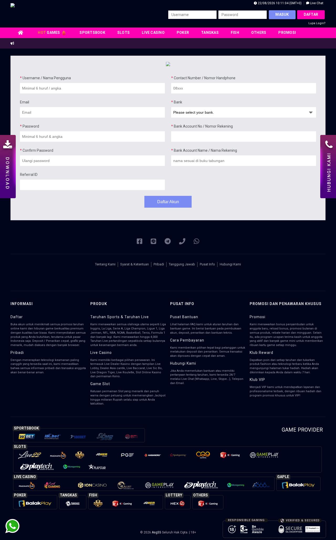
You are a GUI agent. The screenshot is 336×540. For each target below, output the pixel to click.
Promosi (287, 32)
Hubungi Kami (230, 264)
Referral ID (29, 174)
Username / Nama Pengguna (45, 78)
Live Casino (153, 32)
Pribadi (159, 264)
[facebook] (139, 241)
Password (29, 126)
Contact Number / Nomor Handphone (203, 78)
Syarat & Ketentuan (134, 264)
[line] (153, 241)
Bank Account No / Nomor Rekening (202, 126)
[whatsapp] (196, 241)
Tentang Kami (105, 264)
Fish (235, 32)
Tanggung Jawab (182, 264)
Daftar (311, 14)
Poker (183, 32)
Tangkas (210, 32)
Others (258, 32)
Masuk (282, 14)
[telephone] (182, 241)
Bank (176, 102)
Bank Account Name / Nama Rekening (204, 150)
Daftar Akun (168, 202)
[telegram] (168, 241)
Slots (123, 32)
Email (24, 102)
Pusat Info (207, 264)
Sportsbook (92, 32)
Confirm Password (36, 150)
